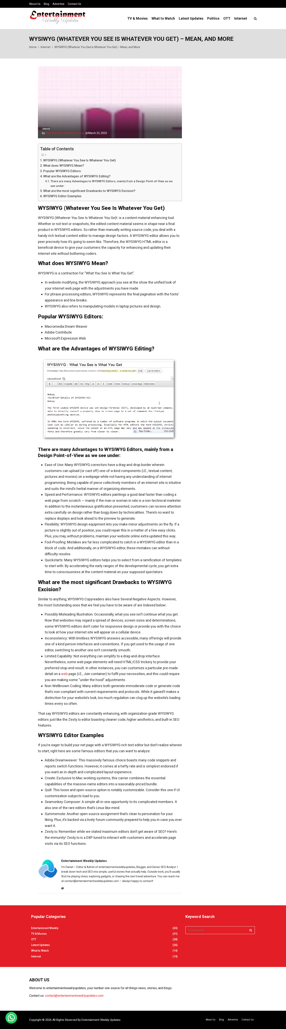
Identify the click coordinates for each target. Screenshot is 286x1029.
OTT (226, 18)
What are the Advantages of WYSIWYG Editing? (77, 176)
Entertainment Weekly (44, 928)
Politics (213, 18)
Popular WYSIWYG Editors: (62, 171)
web (64, 674)
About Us (34, 3)
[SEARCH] (251, 930)
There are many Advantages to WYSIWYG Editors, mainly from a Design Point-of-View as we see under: (111, 183)
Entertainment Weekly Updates (65, 133)
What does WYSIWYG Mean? (63, 165)
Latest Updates (191, 18)
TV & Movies (137, 18)
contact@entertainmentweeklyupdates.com (74, 995)
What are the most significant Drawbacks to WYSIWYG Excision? (89, 191)
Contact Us (74, 3)
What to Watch (163, 18)
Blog (46, 3)
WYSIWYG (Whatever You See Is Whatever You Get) (79, 160)
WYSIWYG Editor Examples (62, 196)
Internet (240, 18)
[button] (11, 1018)
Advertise (58, 3)
